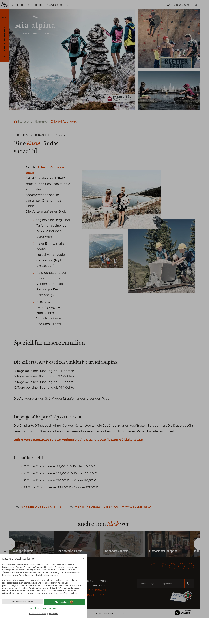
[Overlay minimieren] (82, 558)
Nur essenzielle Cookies (22, 602)
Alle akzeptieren (62, 602)
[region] (43, 579)
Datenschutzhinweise (37, 613)
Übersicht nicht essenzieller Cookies (43, 608)
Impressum (53, 613)
